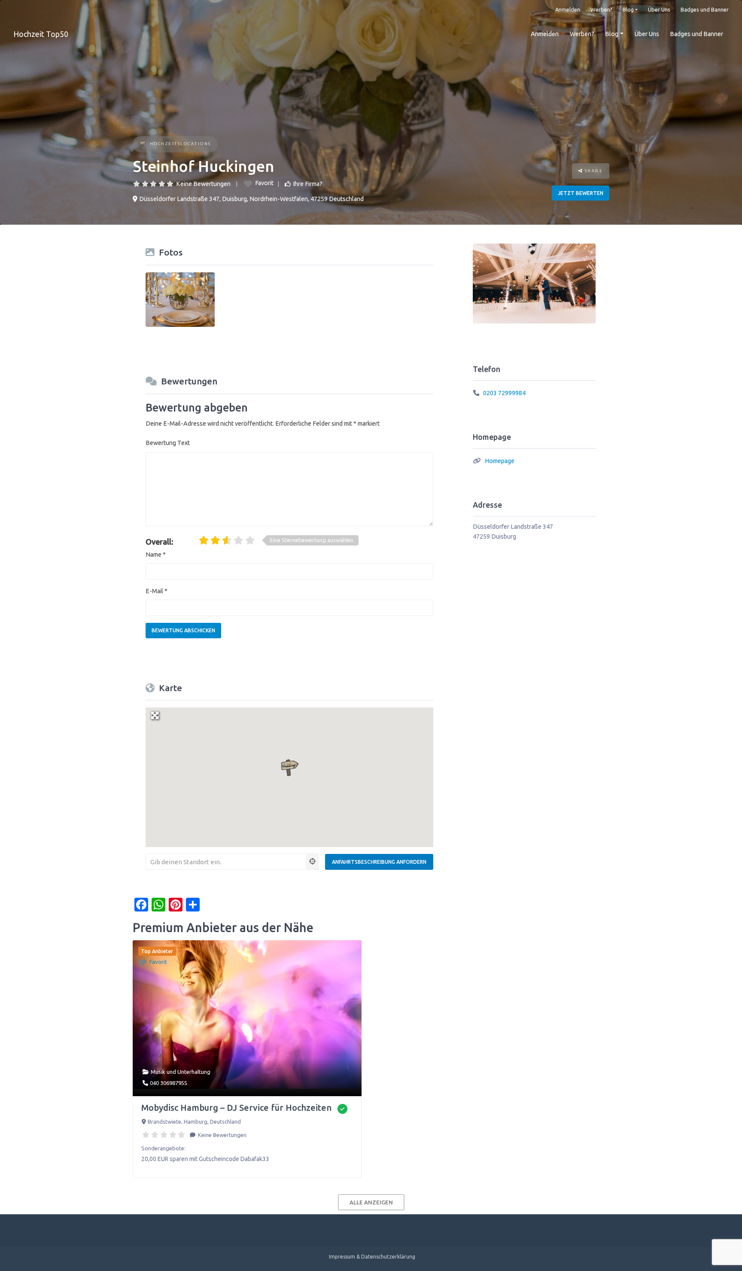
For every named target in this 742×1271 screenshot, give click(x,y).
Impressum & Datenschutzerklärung (372, 1256)
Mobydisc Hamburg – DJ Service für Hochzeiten (236, 1108)
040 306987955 (168, 1083)
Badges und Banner (705, 9)
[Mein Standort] (313, 861)
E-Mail (156, 591)
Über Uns (659, 9)
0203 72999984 (504, 393)
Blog (628, 9)
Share (593, 170)
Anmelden (567, 9)
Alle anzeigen (371, 1202)
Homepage (499, 460)
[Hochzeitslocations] (142, 144)
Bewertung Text (168, 442)
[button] (289, 767)
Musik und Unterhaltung (180, 1072)
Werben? (601, 9)
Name (156, 554)
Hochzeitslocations (180, 143)
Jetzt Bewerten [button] (580, 193)
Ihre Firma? (307, 183)
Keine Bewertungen (203, 183)
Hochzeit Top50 (40, 34)
